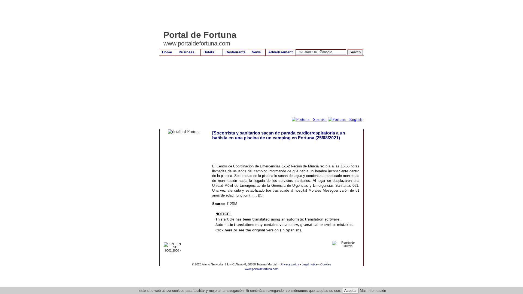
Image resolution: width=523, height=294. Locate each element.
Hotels (208, 52)
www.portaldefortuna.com (261, 269)
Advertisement (280, 52)
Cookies (325, 264)
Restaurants (235, 52)
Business (186, 52)
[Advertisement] (258, 15)
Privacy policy (290, 264)
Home (167, 52)
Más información (373, 291)
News (256, 52)
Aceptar (350, 291)
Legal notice (310, 264)
